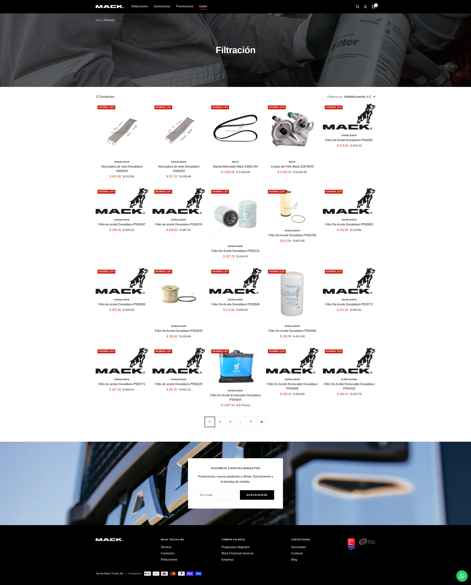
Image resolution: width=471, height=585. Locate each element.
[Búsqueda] (357, 6)
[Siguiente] (261, 422)
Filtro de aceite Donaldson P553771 (121, 384)
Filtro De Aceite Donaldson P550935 (179, 330)
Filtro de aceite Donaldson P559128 (178, 384)
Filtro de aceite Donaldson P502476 (178, 224)
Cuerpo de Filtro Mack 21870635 (292, 166)
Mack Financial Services (238, 553)
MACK (235, 162)
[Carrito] (373, 6)
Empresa (227, 559)
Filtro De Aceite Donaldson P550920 (349, 224)
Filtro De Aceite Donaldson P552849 (235, 304)
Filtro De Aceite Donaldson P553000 (292, 330)
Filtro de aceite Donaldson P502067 (121, 224)
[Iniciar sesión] (365, 6)
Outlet (203, 6)
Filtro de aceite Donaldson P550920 (121, 304)
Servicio (166, 547)
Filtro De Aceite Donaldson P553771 (349, 304)
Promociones (184, 6)
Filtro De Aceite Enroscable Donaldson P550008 (292, 386)
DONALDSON (121, 162)
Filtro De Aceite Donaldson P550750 (292, 235)
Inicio (99, 20)
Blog (294, 559)
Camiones (167, 553)
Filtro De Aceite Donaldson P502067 (349, 140)
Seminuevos (162, 6)
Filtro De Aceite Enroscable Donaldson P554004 (235, 397)
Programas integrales (235, 547)
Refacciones (140, 6)
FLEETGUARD (349, 379)
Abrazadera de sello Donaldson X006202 (122, 169)
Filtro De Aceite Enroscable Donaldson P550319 (349, 386)
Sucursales (298, 547)
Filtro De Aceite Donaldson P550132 (235, 250)
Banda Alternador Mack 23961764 (235, 166)
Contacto (297, 553)
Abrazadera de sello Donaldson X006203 (178, 169)
